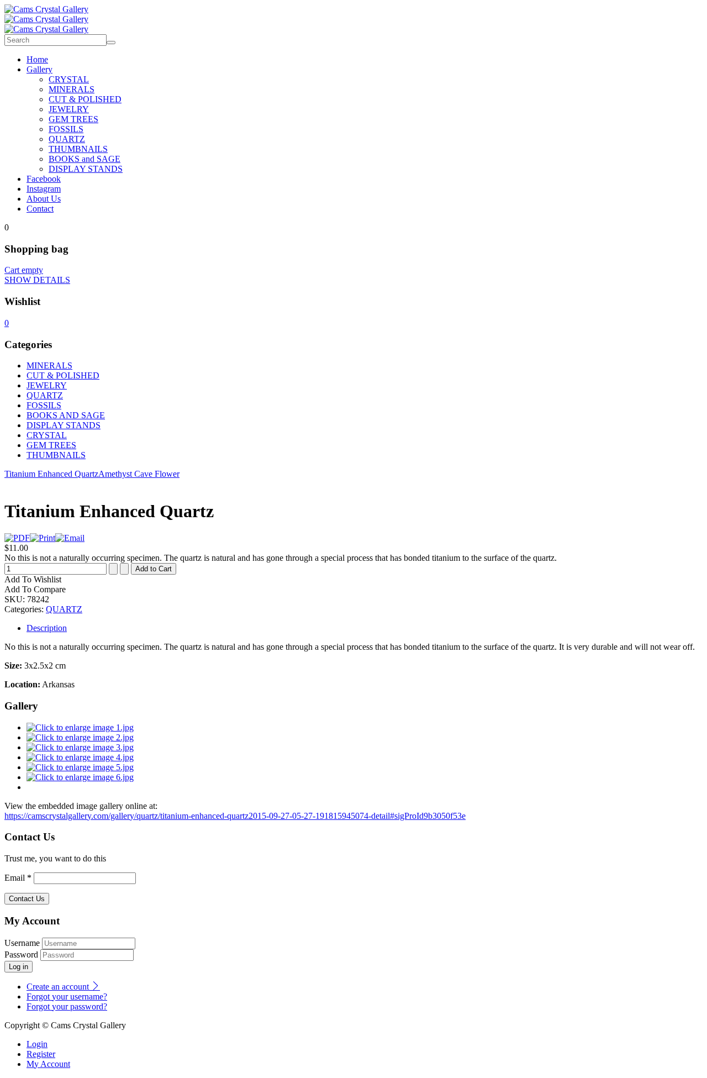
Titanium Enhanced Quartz (51, 473)
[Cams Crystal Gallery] (46, 9)
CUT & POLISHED (85, 99)
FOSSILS (66, 129)
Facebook (44, 178)
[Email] (70, 538)
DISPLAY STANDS (86, 168)
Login (37, 1044)
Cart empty (23, 270)
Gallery (39, 69)
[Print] (42, 538)
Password (21, 954)
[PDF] (17, 538)
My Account (48, 1064)
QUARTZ (67, 139)
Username (22, 943)
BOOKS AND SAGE (66, 415)
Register (41, 1054)
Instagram (44, 188)
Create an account (59, 986)
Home (37, 59)
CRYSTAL (69, 79)
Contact (40, 208)
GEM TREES (73, 119)
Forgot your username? (67, 996)
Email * (17, 877)
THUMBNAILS (78, 149)
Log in (18, 967)
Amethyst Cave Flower (139, 473)
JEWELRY (69, 109)
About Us (44, 198)
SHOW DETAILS (37, 280)
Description (47, 628)
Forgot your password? (67, 1006)
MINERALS (71, 89)
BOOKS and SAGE (84, 159)
